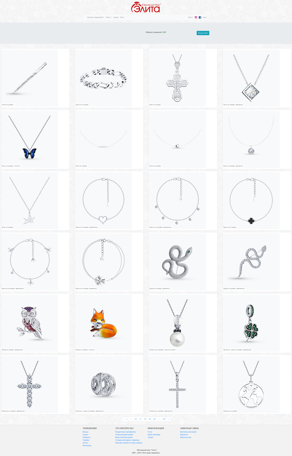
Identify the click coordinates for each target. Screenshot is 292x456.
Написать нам (185, 437)
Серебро (86, 440)
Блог (122, 17)
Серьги (85, 435)
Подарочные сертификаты (125, 432)
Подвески (86, 437)
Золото (85, 443)
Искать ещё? (203, 33)
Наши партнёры (154, 435)
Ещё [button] (190, 17)
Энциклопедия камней (124, 435)
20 (154, 419)
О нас (150, 432)
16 (136, 419)
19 (150, 419)
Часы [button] (108, 17)
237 (164, 419)
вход (204, 17)
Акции (116, 17)
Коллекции (87, 445)
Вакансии (184, 435)
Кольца (85, 432)
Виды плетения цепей (123, 437)
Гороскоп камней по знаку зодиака (128, 443)
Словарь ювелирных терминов (127, 440)
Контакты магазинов (188, 432)
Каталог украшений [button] (95, 17)
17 (140, 419)
